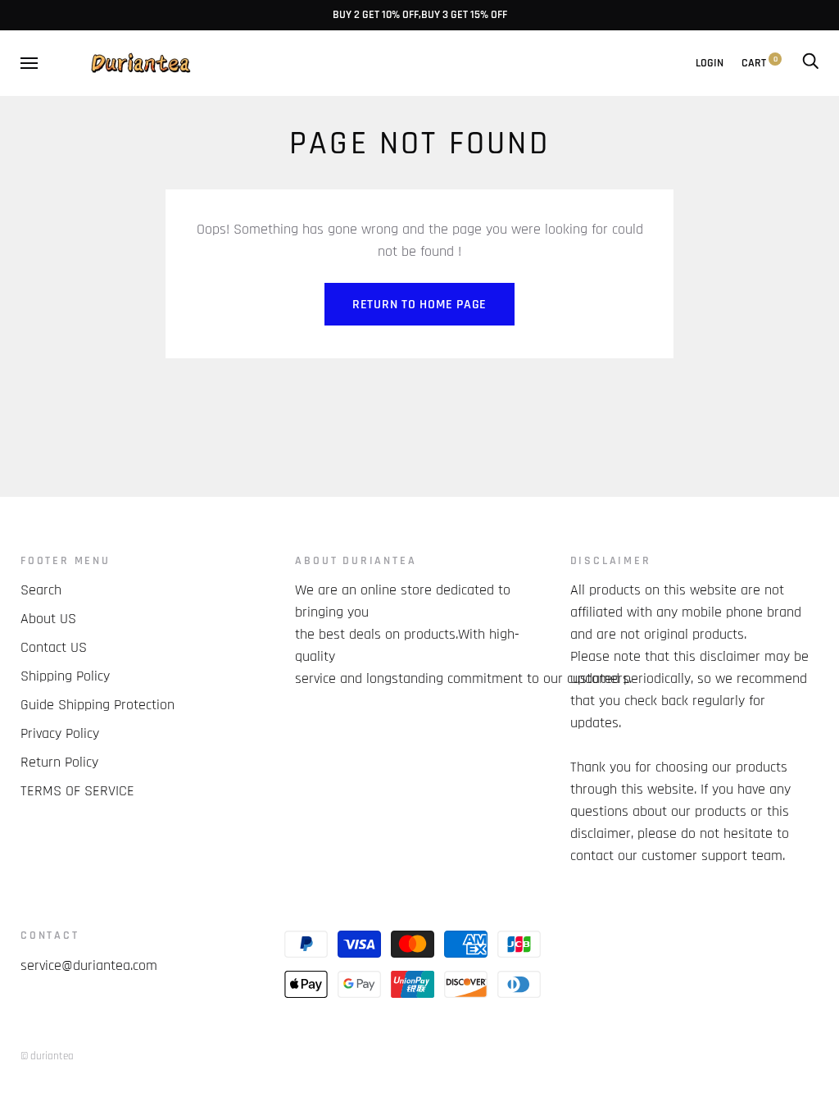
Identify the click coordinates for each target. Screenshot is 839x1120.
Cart (759, 63)
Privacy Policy (59, 733)
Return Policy (59, 762)
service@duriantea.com (88, 965)
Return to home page (419, 304)
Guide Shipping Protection (97, 704)
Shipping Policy (65, 676)
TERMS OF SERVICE (77, 790)
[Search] (810, 63)
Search (40, 589)
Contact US (53, 647)
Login (709, 63)
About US (48, 618)
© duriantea (47, 1056)
